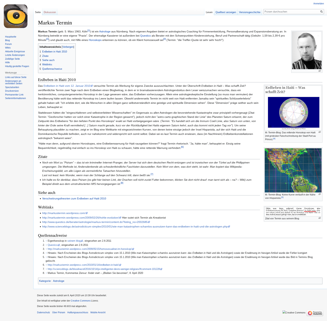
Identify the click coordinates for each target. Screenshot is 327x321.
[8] (122, 183)
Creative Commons (81, 300)
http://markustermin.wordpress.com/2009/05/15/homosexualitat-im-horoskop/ (90, 249)
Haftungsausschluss (77, 312)
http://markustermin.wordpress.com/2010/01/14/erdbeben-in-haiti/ (83, 265)
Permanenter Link (14, 94)
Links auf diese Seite (15, 77)
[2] (47, 39)
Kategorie (45, 280)
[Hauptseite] (17, 15)
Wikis (8, 47)
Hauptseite (10, 36)
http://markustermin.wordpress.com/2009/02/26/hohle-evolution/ (80, 217)
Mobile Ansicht (97, 312)
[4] (274, 138)
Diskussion (50, 12)
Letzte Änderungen (15, 55)
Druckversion (12, 91)
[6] (182, 147)
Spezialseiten (12, 87)
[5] (282, 197)
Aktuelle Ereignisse (15, 51)
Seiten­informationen (15, 98)
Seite (38, 12)
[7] (152, 174)
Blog (7, 40)
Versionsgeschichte (249, 12)
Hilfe (7, 62)
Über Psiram (58, 312)
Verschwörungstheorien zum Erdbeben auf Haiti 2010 (74, 198)
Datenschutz (43, 312)
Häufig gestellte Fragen (17, 66)
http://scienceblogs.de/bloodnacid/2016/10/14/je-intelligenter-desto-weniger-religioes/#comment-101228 (104, 269)
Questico (145, 35)
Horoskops (95, 39)
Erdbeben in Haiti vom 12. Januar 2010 (67, 85)
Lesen (209, 12)
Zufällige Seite (12, 59)
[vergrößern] (319, 71)
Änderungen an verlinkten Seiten (13, 82)
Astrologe (105, 31)
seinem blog (74, 241)
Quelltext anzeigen (226, 12)
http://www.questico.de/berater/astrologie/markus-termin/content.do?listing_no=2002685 (95, 221)
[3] (164, 39)
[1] (88, 30)
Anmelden (318, 3)
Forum (8, 44)
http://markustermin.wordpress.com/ (63, 213)
